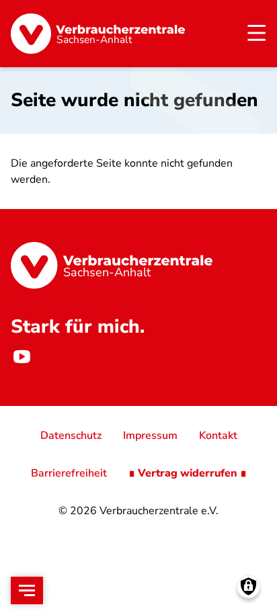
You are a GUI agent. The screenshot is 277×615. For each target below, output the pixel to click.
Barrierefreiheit (69, 473)
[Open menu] (27, 590)
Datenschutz (71, 435)
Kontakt (218, 435)
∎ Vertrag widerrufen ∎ (187, 473)
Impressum (150, 435)
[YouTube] (21, 356)
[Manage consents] (248, 586)
